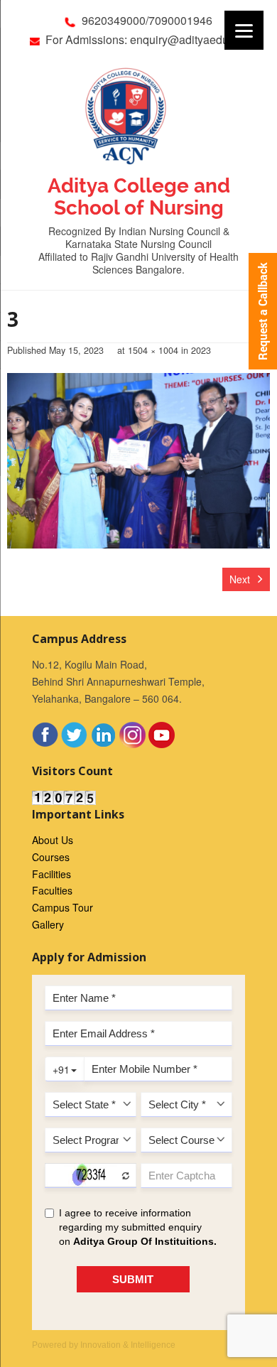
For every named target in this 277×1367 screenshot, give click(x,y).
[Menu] (244, 30)
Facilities (51, 874)
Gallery (48, 924)
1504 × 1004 (153, 350)
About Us (52, 840)
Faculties (52, 890)
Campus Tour (62, 907)
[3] (138, 461)
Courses (51, 857)
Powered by (103, 1345)
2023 (201, 350)
